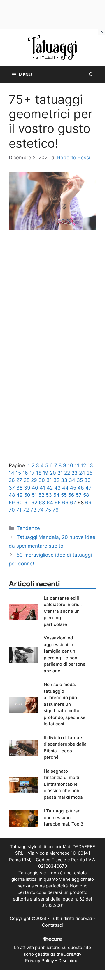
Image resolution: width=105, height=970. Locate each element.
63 (42, 502)
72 (26, 510)
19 (45, 473)
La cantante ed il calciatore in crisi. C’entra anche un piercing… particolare (63, 611)
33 (64, 480)
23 (74, 473)
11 (77, 465)
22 (67, 473)
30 (41, 480)
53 (49, 495)
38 (19, 488)
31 (49, 480)
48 (12, 495)
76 (55, 510)
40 (35, 488)
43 (57, 488)
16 (25, 473)
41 (42, 488)
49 (19, 495)
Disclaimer (69, 960)
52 (41, 495)
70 (12, 510)
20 (53, 473)
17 (32, 473)
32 (56, 480)
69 (88, 502)
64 (50, 502)
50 (27, 495)
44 (65, 488)
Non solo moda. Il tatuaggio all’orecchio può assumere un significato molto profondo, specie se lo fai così (64, 704)
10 (70, 465)
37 (12, 488)
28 (26, 480)
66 (65, 502)
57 (79, 495)
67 (73, 502)
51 (34, 495)
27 (19, 480)
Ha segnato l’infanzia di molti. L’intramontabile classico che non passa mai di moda (63, 784)
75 (48, 510)
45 (73, 488)
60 (19, 502)
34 (72, 480)
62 (34, 502)
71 (19, 510)
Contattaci (52, 925)
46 (81, 488)
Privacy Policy (39, 960)
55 (64, 495)
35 (80, 480)
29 (34, 480)
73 (33, 510)
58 (86, 495)
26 (12, 480)
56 (71, 495)
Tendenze (28, 528)
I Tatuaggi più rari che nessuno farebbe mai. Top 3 (63, 817)
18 (38, 473)
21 (60, 473)
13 (90, 465)
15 (18, 473)
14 (11, 473)
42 (50, 488)
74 (41, 510)
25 (89, 473)
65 (58, 502)
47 (88, 488)
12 (83, 465)
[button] (91, 74)
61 (27, 502)
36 (87, 480)
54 (56, 495)
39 (27, 488)
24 (82, 473)
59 (12, 502)
